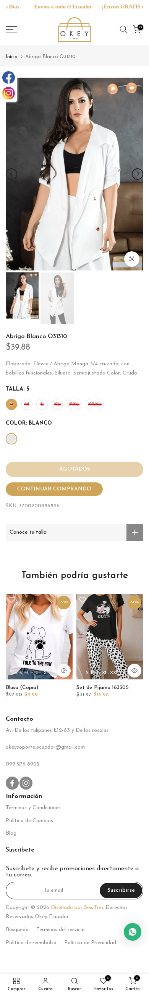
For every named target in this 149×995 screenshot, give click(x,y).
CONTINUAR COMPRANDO (54, 489)
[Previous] (11, 174)
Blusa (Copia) (22, 687)
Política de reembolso (31, 943)
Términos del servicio (60, 930)
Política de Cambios (29, 821)
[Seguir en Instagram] (25, 783)
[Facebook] (8, 77)
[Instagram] (8, 93)
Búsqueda (17, 930)
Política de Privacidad (90, 943)
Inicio (12, 56)
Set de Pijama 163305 (102, 687)
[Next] (137, 174)
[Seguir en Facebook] (12, 783)
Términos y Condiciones (33, 808)
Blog (11, 833)
